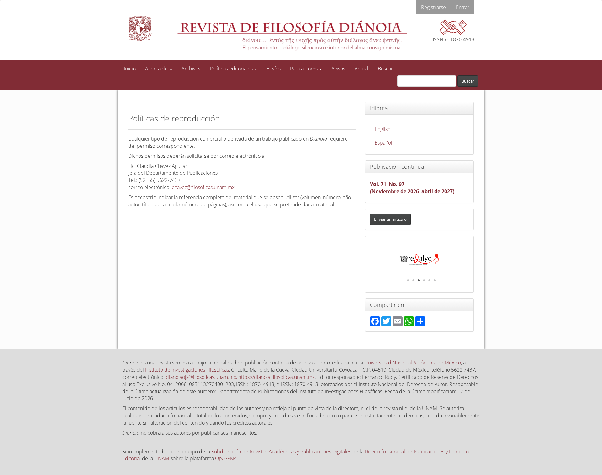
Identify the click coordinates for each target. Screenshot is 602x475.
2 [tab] (413, 280)
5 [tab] (429, 280)
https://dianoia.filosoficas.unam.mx (276, 377)
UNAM (161, 458)
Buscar (385, 68)
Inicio (130, 68)
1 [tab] (408, 280)
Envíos (274, 68)
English (382, 129)
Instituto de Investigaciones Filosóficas (187, 369)
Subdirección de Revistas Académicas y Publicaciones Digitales (281, 451)
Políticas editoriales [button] (232, 68)
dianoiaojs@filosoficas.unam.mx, (202, 377)
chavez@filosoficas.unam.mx (203, 187)
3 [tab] (418, 280)
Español (383, 142)
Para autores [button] (304, 68)
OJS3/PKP (225, 458)
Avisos (338, 68)
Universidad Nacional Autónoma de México (412, 362)
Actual (361, 68)
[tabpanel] (419, 259)
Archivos (191, 68)
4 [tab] (424, 280)
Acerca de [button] (157, 68)
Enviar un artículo (390, 219)
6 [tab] (434, 280)
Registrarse (433, 7)
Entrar (462, 7)
